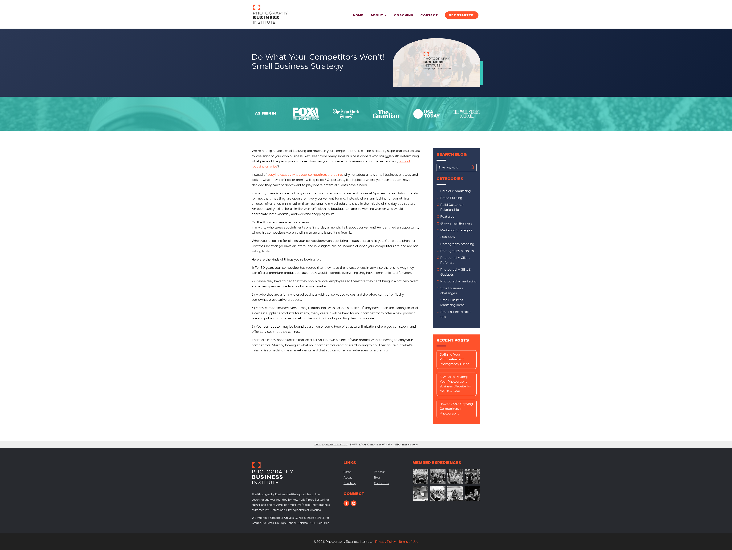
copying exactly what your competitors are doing (304, 174)
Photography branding (457, 244)
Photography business (457, 251)
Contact (429, 15)
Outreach (447, 237)
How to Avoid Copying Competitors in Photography (456, 408)
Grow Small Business (456, 223)
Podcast (379, 472)
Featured (447, 216)
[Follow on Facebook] (346, 503)
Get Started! (462, 15)
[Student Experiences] (420, 500)
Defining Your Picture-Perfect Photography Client (454, 359)
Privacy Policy (385, 542)
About (377, 15)
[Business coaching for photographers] (420, 483)
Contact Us (381, 483)
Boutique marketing (455, 191)
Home (358, 15)
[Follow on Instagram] (353, 503)
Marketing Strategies (456, 230)
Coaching (403, 15)
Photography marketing (458, 281)
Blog (377, 477)
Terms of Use (408, 542)
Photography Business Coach (331, 444)
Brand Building (451, 198)
